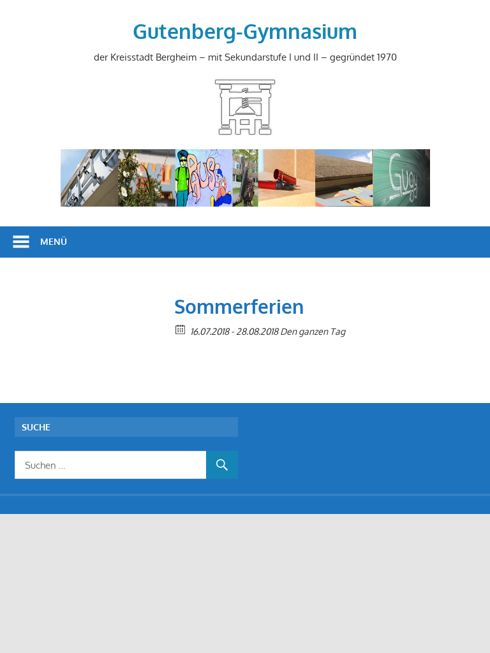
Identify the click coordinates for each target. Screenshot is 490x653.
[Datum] (181, 329)
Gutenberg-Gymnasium (245, 31)
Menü (53, 241)
